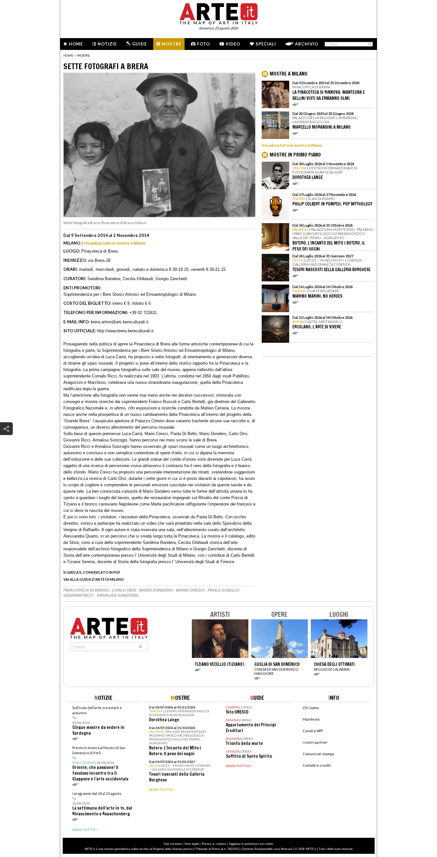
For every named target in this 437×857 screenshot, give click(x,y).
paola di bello (224, 590)
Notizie (107, 43)
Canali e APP (313, 731)
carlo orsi (124, 590)
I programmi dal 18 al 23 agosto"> (102, 804)
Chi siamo (311, 708)
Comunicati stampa (318, 754)
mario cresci (190, 590)
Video (233, 43)
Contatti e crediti (317, 765)
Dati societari (172, 843)
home (68, 55)
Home (76, 43)
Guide (139, 43)
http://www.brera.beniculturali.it (125, 330)
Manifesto (311, 719)
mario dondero (156, 590)
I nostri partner (315, 742)
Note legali (192, 843)
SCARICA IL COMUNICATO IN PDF (91, 572)
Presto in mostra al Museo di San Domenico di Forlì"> (100, 764)
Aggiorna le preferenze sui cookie (251, 843)
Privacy (207, 843)
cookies (221, 843)
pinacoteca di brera (86, 590)
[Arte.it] (218, 12)
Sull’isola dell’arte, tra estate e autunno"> (98, 721)
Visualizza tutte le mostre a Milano (115, 243)
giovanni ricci (78, 595)
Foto (203, 43)
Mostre (171, 43)
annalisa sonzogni (118, 595)
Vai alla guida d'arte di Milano (93, 579)
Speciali (266, 43)
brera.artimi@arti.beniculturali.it (119, 321)
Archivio (306, 43)
